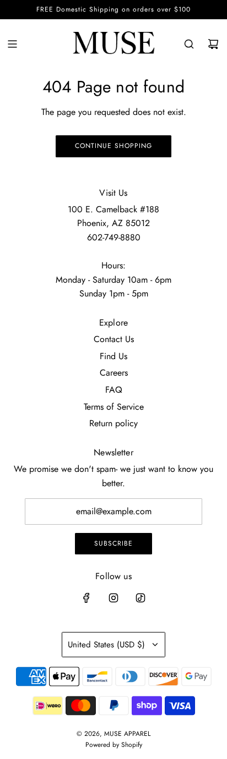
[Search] (189, 44)
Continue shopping (113, 146)
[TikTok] (140, 598)
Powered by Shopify (113, 745)
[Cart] (213, 44)
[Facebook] (86, 598)
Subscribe (113, 543)
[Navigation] (12, 44)
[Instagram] (113, 598)
